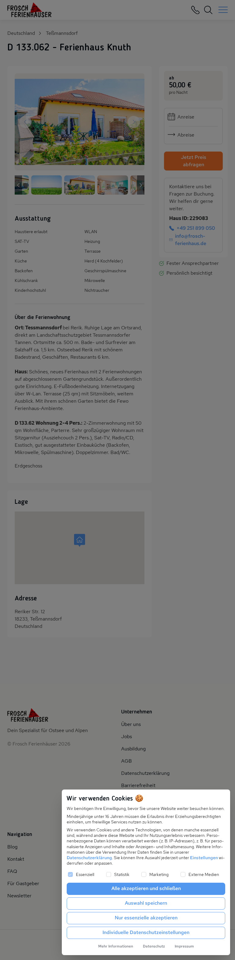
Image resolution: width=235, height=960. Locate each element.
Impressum (184, 946)
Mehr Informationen (115, 946)
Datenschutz (154, 946)
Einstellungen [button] (204, 857)
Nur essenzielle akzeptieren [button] (146, 917)
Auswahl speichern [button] (146, 903)
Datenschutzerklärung (89, 857)
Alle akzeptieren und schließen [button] (146, 888)
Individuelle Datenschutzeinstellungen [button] (146, 932)
